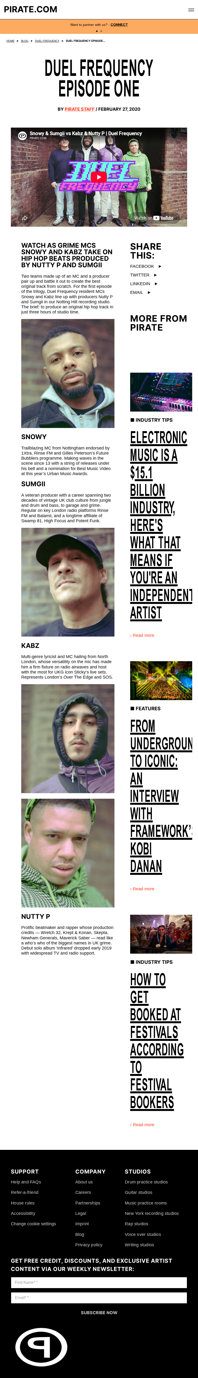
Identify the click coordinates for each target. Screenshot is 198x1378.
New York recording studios (151, 1213)
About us (84, 1181)
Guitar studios (138, 1192)
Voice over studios (142, 1234)
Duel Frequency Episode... (86, 40)
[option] (99, 26)
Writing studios (139, 1244)
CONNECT (119, 25)
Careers (84, 1192)
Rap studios (136, 1223)
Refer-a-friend (24, 1192)
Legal (81, 1213)
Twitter (144, 274)
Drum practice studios (145, 1181)
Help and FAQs (26, 1181)
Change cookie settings (33, 1223)
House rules (23, 1202)
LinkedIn (144, 283)
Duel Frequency (47, 40)
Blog (24, 40)
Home (10, 40)
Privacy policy (89, 1244)
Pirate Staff (79, 109)
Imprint (82, 1223)
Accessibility (23, 1213)
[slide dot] (97, 31)
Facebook (146, 266)
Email (140, 292)
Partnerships (88, 1202)
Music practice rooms (145, 1202)
